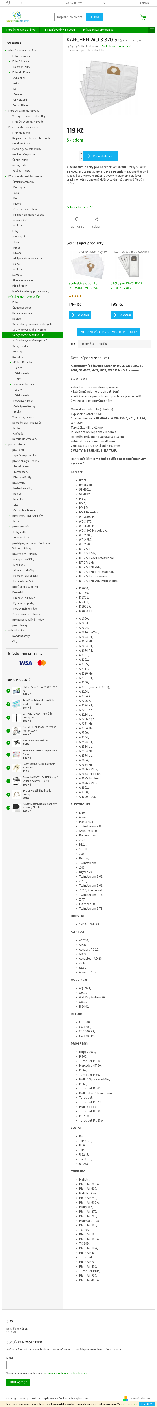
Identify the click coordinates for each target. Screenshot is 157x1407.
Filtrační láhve (20, 61)
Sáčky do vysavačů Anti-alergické (32, 324)
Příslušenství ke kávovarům (25, 176)
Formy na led (20, 166)
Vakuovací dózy (21, 548)
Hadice (16, 319)
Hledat (94, 17)
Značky (12, 642)
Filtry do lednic (21, 133)
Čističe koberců (22, 308)
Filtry (15, 231)
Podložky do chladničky (26, 149)
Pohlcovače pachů (23, 155)
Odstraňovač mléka (25, 209)
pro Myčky (18, 483)
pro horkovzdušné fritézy (28, 620)
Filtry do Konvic (21, 72)
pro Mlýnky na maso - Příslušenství (33, 543)
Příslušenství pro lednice (23, 127)
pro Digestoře (21, 527)
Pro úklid (17, 592)
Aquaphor (19, 78)
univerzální (20, 220)
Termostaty (20, 472)
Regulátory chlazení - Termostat (32, 138)
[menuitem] (20, 30)
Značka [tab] (103, 344)
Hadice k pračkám (24, 581)
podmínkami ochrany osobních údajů (65, 1373)
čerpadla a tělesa (24, 510)
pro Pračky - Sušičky (24, 554)
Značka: (87, 50)
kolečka (18, 499)
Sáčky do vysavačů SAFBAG (29, 335)
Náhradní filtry (21, 67)
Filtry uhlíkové (21, 532)
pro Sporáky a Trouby (25, 461)
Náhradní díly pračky (25, 576)
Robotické (18, 357)
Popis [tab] (72, 344)
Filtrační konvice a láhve (22, 51)
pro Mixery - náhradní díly (27, 516)
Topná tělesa (21, 466)
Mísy (16, 521)
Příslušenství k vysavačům (24, 297)
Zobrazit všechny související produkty (108, 332)
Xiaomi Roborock (23, 384)
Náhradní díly (16, 631)
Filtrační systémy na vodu (23, 111)
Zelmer (17, 94)
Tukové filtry (21, 538)
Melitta (17, 226)
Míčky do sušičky (23, 559)
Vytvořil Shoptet (141, 1399)
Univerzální (20, 100)
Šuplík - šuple (20, 160)
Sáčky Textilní (20, 346)
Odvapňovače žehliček (26, 614)
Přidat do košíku (103, 156)
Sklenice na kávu (22, 280)
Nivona (17, 204)
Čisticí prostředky (24, 406)
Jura (16, 193)
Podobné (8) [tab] (87, 344)
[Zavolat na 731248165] (12, 3)
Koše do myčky (22, 488)
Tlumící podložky (23, 571)
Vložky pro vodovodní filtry (28, 116)
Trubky (16, 412)
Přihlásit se (18, 1382)
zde (135, 1404)
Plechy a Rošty (22, 477)
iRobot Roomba (23, 362)
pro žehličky (19, 625)
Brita (16, 83)
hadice (17, 494)
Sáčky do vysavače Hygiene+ (30, 330)
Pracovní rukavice (24, 598)
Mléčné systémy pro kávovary (30, 291)
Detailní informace (78, 207)
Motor (17, 428)
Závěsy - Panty (21, 171)
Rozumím (146, 1403)
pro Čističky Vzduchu (25, 587)
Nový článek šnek (17, 1329)
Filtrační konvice (22, 56)
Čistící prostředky (23, 182)
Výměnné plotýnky (24, 456)
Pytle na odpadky (24, 603)
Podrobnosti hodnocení (116, 46)
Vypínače (18, 434)
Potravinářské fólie (25, 609)
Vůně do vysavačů (23, 417)
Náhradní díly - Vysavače (27, 423)
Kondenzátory (21, 144)
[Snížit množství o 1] (81, 158)
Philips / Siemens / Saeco (28, 215)
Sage (16, 264)
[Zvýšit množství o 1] (81, 153)
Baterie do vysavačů (24, 439)
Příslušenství (20, 286)
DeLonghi (19, 187)
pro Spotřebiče (17, 445)
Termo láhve (20, 105)
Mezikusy (19, 565)
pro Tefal (18, 450)
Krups (17, 198)
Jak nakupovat (74, 3)
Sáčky (18, 368)
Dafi (15, 89)
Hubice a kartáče (22, 313)
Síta (15, 505)
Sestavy (17, 275)
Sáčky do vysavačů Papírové (29, 341)
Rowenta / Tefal (23, 401)
